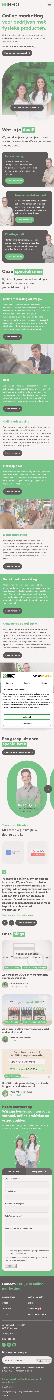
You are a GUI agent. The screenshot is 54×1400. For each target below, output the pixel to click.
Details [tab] (27, 683)
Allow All (27, 717)
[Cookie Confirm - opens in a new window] (42, 676)
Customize (27, 723)
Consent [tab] (9, 683)
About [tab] (44, 683)
